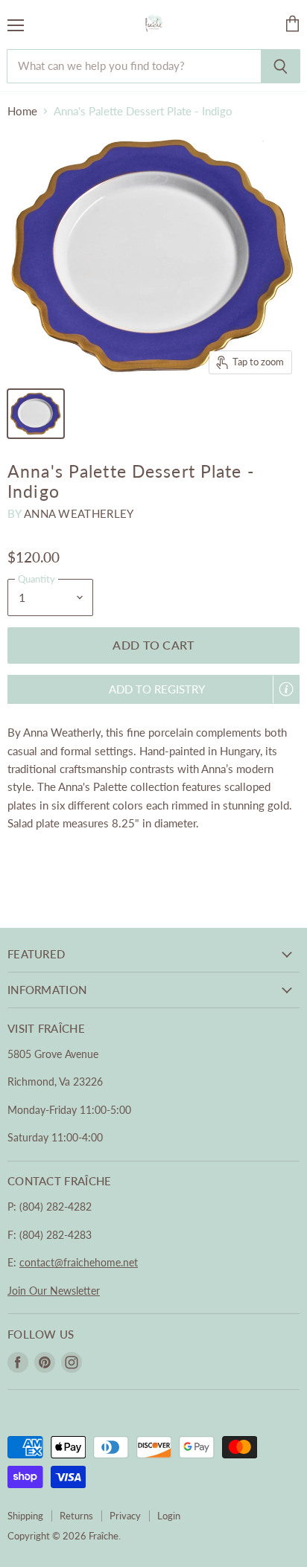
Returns (76, 1516)
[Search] (280, 66)
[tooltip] (286, 689)
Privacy (125, 1516)
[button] (153, 689)
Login (168, 1516)
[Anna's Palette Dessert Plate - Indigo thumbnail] (35, 414)
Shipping (25, 1516)
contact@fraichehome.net (78, 1262)
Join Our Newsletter (53, 1290)
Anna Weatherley (79, 513)
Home (22, 111)
